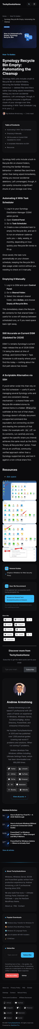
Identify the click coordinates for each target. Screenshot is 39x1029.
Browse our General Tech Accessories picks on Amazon (17, 598)
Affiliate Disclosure (25, 997)
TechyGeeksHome (11, 4)
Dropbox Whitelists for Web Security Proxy (19, 574)
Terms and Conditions (9, 997)
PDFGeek (8, 898)
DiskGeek (21, 896)
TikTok (11, 780)
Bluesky (12, 790)
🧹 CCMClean (9, 938)
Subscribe (30, 669)
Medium (8, 1018)
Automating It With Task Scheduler (19, 130)
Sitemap (5, 992)
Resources (10, 147)
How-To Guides (15, 16)
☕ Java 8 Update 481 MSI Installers (17, 934)
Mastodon (21, 785)
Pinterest (23, 780)
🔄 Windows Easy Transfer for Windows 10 (19, 923)
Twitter (11, 769)
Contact (21, 906)
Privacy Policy (15, 988)
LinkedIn (23, 769)
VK (10, 785)
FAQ (15, 906)
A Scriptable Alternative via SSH (18, 143)
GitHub (11, 774)
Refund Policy (22, 992)
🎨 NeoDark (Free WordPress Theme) (17, 927)
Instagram (8, 1008)
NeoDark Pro (15, 1025)
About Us (5, 988)
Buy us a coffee (12, 975)
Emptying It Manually (14, 133)
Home (4, 16)
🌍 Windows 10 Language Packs (16, 931)
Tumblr (18, 1018)
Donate (29, 988)
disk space (11, 476)
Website (24, 790)
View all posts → (19, 797)
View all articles (8, 850)
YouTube (23, 774)
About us (8, 906)
